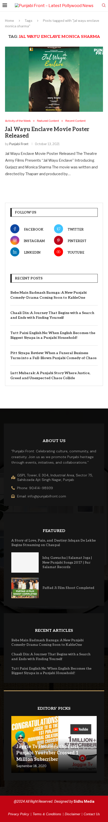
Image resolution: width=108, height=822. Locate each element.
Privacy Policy (18, 814)
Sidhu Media (84, 801)
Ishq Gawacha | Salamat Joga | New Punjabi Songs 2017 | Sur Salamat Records (67, 562)
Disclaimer (72, 814)
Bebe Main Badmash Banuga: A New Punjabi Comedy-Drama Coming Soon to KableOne (48, 295)
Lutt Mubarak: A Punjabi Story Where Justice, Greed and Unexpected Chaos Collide (50, 375)
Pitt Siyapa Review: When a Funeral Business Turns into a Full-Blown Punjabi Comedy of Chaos (53, 355)
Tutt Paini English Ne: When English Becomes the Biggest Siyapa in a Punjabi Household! (52, 335)
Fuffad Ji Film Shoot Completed (68, 588)
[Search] (103, 6)
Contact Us (92, 814)
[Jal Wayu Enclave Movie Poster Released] (54, 79)
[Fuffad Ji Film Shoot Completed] (25, 588)
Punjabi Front (18, 144)
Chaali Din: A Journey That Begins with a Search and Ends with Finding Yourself (52, 315)
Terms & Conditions (47, 814)
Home (9, 21)
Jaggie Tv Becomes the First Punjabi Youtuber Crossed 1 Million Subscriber (47, 753)
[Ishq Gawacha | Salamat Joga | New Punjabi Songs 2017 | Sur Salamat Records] (25, 562)
